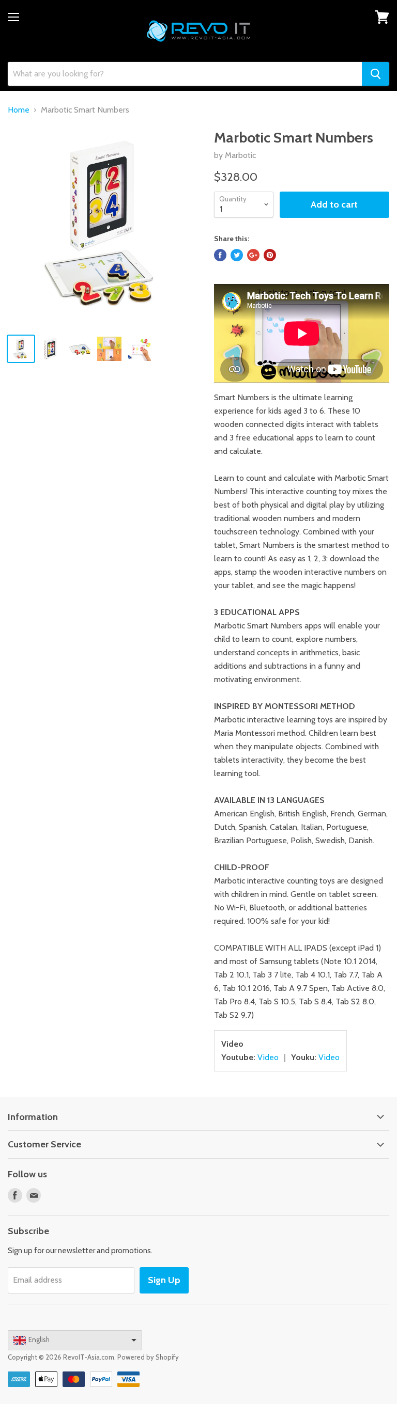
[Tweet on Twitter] (237, 255)
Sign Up (164, 1280)
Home (18, 110)
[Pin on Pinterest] (270, 255)
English (39, 1339)
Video (268, 1057)
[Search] (375, 74)
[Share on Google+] (253, 255)
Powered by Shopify (148, 1357)
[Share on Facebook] (220, 255)
